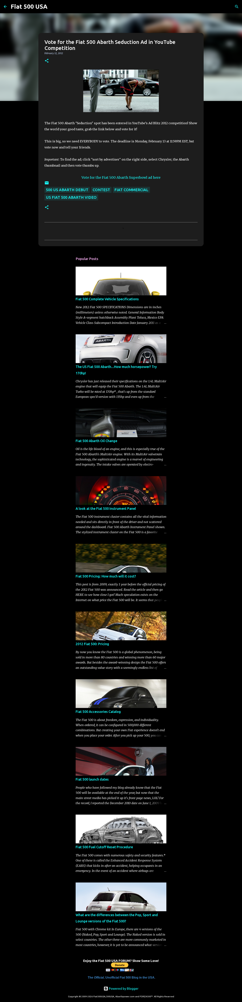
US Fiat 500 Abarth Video (71, 197)
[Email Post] (46, 184)
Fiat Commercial (131, 190)
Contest (101, 190)
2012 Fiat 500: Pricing (92, 644)
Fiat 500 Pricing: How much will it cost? (106, 576)
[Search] (52, 6)
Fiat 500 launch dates (92, 779)
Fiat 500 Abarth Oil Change (96, 441)
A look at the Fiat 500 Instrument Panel (106, 508)
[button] (46, 61)
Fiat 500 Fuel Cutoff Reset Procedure (104, 847)
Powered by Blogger (123, 988)
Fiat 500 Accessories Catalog (98, 711)
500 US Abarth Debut (67, 190)
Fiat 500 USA (29, 6)
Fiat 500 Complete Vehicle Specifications (107, 299)
